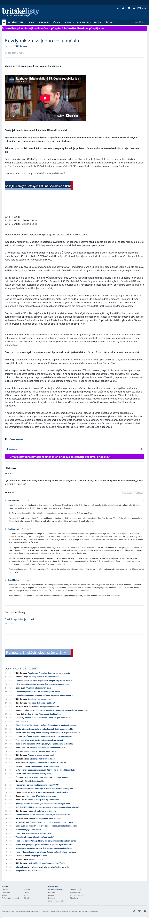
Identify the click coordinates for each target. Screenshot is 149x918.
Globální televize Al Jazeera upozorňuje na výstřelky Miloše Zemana (44, 680)
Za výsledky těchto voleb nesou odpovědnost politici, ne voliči (51, 825)
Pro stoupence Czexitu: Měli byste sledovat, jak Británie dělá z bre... (44, 814)
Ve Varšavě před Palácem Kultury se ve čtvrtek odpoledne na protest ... (45, 822)
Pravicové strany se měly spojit (41, 755)
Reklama (51, 898)
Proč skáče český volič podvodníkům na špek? (44, 740)
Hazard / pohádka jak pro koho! (43, 796)
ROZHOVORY (44, 22)
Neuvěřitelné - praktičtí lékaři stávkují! (45, 818)
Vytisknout (13, 449)
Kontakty (51, 892)
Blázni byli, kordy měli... (34, 781)
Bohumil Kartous (22, 758)
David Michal (13, 580)
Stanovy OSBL (76, 889)
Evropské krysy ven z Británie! (28, 829)
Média (26, 895)
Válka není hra (22, 721)
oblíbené (139, 492)
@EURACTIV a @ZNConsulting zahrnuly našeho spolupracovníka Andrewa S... (48, 807)
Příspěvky (109, 22)
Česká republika (16, 439)
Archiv (32, 22)
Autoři (97, 22)
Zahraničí (5, 889)
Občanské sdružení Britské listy (30, 911)
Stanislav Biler (22, 859)
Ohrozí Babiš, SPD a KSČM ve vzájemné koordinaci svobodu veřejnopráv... (46, 725)
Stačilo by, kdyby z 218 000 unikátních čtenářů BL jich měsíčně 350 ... (44, 717)
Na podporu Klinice (39, 855)
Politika (26, 892)
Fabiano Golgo (22, 676)
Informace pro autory (78, 895)
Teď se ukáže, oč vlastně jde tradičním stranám (45, 747)
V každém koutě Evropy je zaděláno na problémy (36, 751)
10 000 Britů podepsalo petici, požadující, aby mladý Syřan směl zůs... (44, 844)
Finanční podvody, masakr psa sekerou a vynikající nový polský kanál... (59, 710)
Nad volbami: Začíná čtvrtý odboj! (45, 766)
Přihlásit (141, 8)
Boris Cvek (20, 687)
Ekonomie (6, 892)
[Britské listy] (39, 185)
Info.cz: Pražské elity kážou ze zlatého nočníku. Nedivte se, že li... (42, 867)
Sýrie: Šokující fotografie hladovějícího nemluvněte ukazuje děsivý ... (44, 684)
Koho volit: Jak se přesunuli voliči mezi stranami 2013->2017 (41, 762)
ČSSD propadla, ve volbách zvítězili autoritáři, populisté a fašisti (42, 777)
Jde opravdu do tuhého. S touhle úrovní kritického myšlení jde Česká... (45, 848)
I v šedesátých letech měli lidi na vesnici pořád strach (38, 691)
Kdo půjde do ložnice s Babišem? (41, 703)
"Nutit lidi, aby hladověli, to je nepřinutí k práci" (35, 837)
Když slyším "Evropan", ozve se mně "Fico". (46, 863)
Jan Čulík (20, 781)
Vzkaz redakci (75, 892)
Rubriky (68, 22)
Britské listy (22, 12)
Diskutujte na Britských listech (42, 758)
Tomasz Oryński (22, 710)
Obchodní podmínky (56, 901)
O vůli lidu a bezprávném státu (38, 687)
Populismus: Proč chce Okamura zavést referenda (49, 673)
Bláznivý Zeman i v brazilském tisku (43, 676)
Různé (26, 898)
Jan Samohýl (13, 500)
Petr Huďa (20, 740)
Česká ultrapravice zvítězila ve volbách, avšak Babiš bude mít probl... (44, 729)
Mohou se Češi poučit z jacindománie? (43, 799)
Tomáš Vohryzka (23, 796)
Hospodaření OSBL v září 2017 (28, 870)
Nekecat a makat (36, 859)
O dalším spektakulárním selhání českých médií (48, 792)
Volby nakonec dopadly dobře (39, 773)
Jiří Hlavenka (21, 46)
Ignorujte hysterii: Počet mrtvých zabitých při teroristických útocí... (43, 803)
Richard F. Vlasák (23, 766)
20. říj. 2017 (26, 580)
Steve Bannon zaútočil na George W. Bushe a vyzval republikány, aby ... (45, 788)
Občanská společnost (10, 898)
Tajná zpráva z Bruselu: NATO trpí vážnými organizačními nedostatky (44, 743)
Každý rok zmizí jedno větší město (42, 811)
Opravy (51, 895)
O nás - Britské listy (55, 889)
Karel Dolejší (21, 714)
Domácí (27, 889)
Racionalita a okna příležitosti (38, 833)
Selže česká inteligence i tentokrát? (44, 706)
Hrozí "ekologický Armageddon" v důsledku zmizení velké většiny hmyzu (46, 840)
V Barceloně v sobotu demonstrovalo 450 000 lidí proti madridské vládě (45, 770)
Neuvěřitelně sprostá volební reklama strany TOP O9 (38, 785)
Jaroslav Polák (22, 706)
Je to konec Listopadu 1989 (39, 699)
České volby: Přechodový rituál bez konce (45, 714)
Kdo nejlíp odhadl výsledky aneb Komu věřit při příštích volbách (53, 732)
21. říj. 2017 (26, 500)
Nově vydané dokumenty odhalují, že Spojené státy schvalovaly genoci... (46, 852)
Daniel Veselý (21, 792)
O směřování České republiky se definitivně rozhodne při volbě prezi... (44, 736)
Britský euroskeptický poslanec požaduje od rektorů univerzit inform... (45, 695)
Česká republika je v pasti (19, 619)
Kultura (4, 895)
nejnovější (128, 492)
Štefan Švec (21, 732)
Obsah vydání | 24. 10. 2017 (21, 668)
